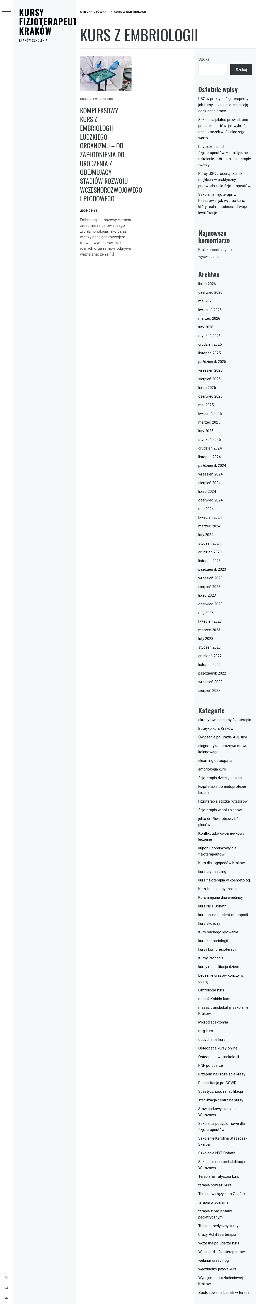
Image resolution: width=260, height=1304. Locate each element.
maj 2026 (206, 301)
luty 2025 (205, 431)
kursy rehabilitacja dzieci (218, 966)
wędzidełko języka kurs (217, 1269)
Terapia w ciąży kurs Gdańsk (221, 1193)
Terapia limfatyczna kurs (218, 1176)
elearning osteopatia (215, 760)
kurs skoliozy (209, 923)
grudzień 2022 (210, 656)
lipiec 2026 (207, 284)
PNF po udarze (210, 1065)
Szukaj (204, 59)
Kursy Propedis (210, 958)
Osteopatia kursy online (217, 1048)
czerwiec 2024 (210, 500)
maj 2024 (206, 509)
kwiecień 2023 (210, 621)
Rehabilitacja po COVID (217, 1083)
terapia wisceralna (213, 1202)
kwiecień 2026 (210, 309)
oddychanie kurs (211, 1039)
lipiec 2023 (207, 595)
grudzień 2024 (210, 448)
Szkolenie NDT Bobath (216, 1153)
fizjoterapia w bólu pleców (220, 810)
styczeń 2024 (209, 543)
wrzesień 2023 (210, 578)
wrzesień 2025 (210, 370)
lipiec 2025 (207, 387)
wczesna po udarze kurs (218, 1243)
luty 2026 (205, 327)
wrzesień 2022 (210, 682)
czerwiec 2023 (210, 604)
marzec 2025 (209, 422)
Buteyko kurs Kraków (215, 728)
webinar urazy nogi (214, 1260)
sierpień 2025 (209, 379)
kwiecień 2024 (210, 517)
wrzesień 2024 (210, 474)
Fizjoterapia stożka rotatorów (223, 801)
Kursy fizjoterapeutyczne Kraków (59, 21)
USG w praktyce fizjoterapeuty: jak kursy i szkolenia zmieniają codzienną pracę (223, 104)
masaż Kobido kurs (214, 999)
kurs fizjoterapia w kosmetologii (224, 880)
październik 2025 (212, 361)
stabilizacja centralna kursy (220, 1100)
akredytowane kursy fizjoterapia (224, 720)
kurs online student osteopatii (223, 915)
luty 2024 (205, 534)
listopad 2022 (209, 664)
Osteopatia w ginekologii (218, 1057)
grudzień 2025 (210, 344)
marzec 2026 (209, 318)
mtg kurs (205, 1031)
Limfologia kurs (211, 990)
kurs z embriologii (96, 99)
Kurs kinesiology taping (217, 889)
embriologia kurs (212, 769)
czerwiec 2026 (210, 292)
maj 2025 (206, 405)
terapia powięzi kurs (215, 1185)
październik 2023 (212, 569)
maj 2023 (206, 612)
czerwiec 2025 (210, 396)
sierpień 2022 (209, 690)
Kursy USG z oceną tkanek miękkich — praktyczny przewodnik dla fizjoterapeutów (224, 179)
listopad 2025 (209, 353)
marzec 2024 (209, 526)
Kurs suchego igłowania (218, 932)
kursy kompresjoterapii (217, 949)
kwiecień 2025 (210, 413)
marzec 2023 (209, 630)
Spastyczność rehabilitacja (220, 1091)
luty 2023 (205, 638)
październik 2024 (212, 465)
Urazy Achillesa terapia (217, 1234)
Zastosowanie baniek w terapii (223, 1292)
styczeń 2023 (209, 647)
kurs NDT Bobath (212, 906)
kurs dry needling (212, 871)
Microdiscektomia (213, 1022)
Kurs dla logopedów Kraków (221, 863)
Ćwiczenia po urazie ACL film (222, 737)
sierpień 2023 (209, 586)
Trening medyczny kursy (218, 1226)
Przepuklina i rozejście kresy (221, 1074)
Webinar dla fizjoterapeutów (221, 1252)
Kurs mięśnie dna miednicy (220, 897)
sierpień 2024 (209, 483)
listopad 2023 (209, 560)
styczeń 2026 (209, 335)
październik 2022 (212, 673)
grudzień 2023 (210, 552)
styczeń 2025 (209, 439)
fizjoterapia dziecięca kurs (220, 778)
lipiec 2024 (207, 491)
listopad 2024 (209, 457)
